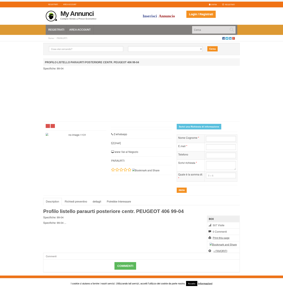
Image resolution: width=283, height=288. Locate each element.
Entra (214, 4)
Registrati (230, 4)
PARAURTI (62, 38)
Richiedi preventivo (76, 201)
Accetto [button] (191, 283)
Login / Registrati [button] (201, 14)
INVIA (182, 190)
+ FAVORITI (220, 251)
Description (52, 201)
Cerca (212, 49)
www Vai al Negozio (126, 152)
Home (51, 38)
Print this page (221, 238)
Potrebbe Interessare (119, 201)
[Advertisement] (141, 96)
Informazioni (205, 283)
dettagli (97, 201)
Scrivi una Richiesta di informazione (199, 126)
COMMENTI (125, 266)
